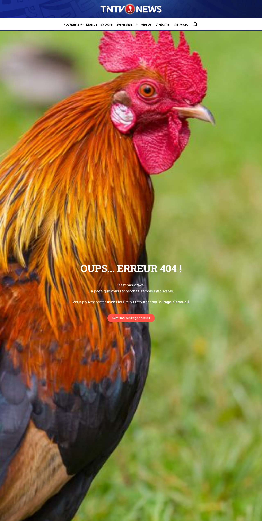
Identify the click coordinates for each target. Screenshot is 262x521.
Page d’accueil (175, 302)
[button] (195, 24)
